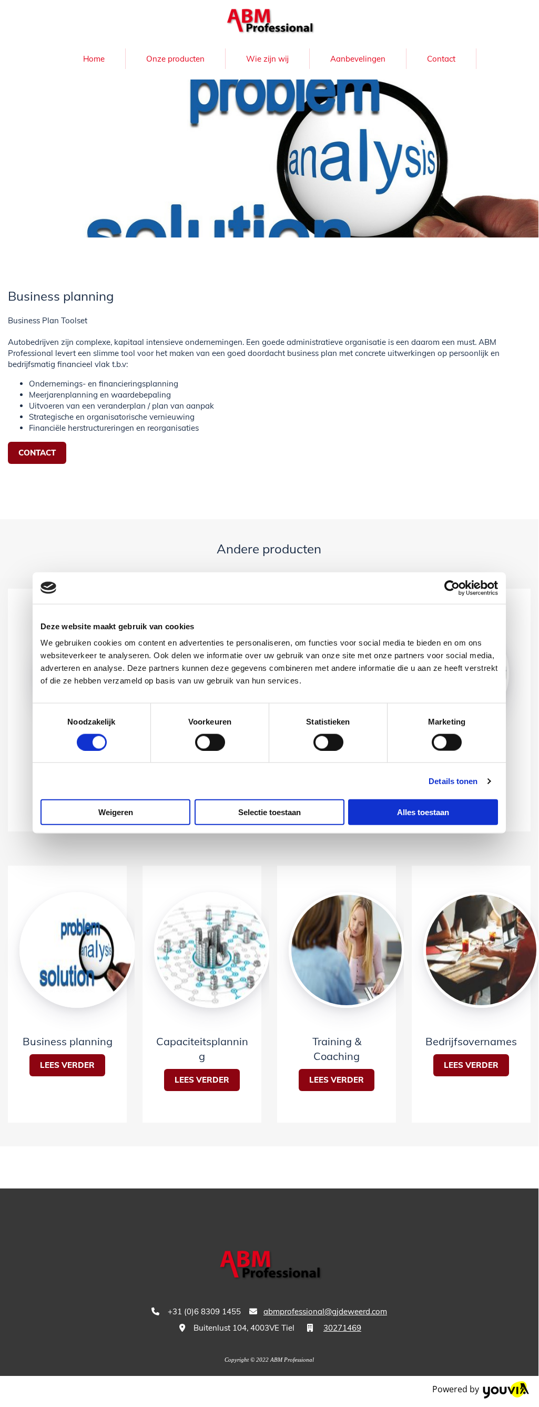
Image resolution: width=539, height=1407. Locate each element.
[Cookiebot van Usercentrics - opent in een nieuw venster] (452, 588)
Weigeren (115, 812)
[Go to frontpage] (269, 21)
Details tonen (453, 780)
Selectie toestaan (269, 812)
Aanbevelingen (357, 59)
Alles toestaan (423, 812)
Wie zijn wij (267, 59)
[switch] (210, 742)
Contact (441, 59)
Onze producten (175, 59)
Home (94, 59)
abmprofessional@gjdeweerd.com (325, 1311)
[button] (37, 453)
